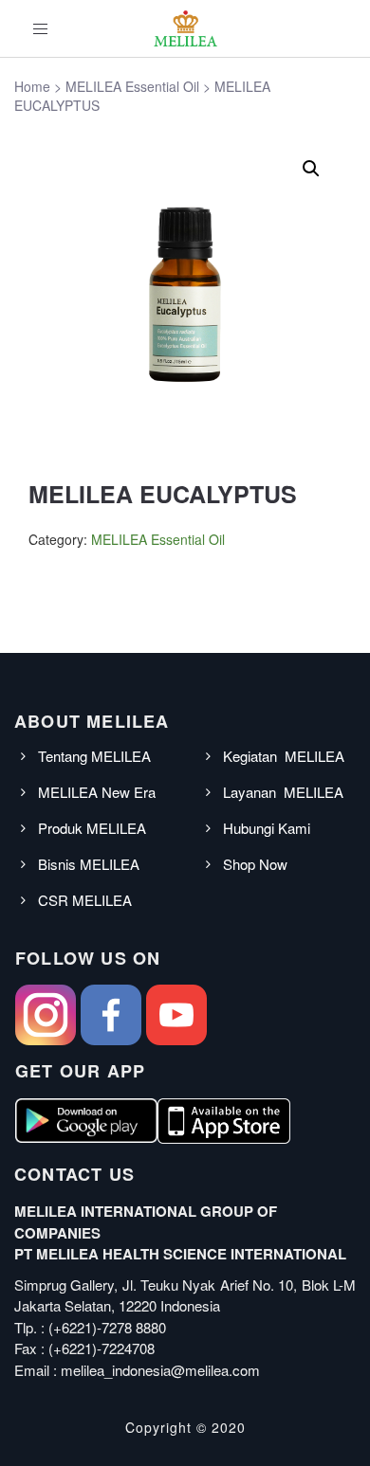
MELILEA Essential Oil (158, 539)
